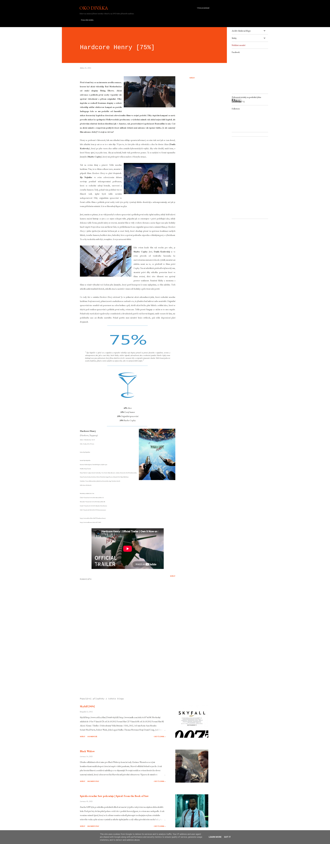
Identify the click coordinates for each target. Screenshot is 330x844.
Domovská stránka (87, 20)
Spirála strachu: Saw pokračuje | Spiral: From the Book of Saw (114, 796)
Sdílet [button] (192, 78)
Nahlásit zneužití (238, 45)
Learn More (215, 837)
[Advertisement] (123, 666)
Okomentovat (93, 781)
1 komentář (92, 737)
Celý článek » (160, 737)
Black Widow (87, 751)
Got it (227, 837)
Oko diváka (93, 8)
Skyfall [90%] (87, 706)
